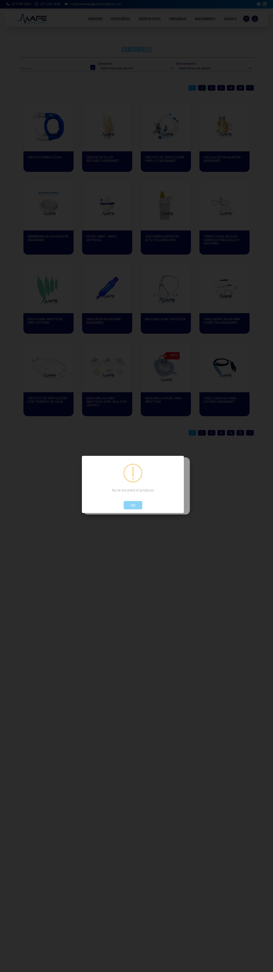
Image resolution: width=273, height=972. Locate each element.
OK (133, 505)
